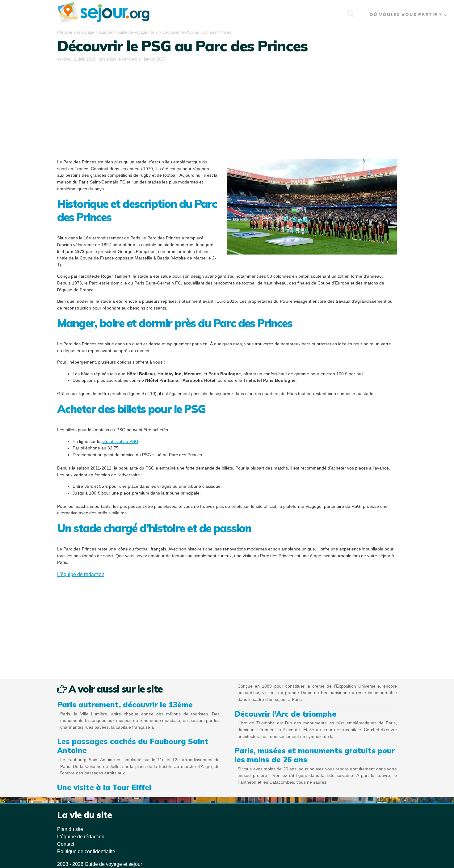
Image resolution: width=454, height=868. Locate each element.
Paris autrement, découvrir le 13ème (125, 704)
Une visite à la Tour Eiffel (104, 787)
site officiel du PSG (120, 441)
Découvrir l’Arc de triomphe (285, 713)
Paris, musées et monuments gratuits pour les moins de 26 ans (314, 755)
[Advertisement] (227, 109)
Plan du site (70, 829)
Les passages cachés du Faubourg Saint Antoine (132, 746)
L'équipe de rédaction (80, 574)
